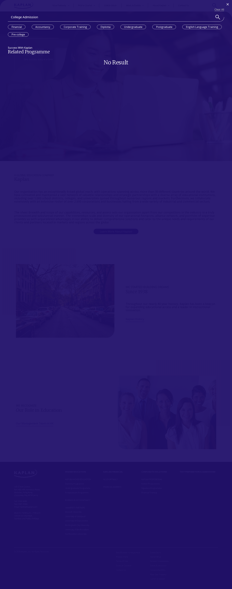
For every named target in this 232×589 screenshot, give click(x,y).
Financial (17, 27)
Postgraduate (164, 27)
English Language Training (202, 27)
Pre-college (18, 34)
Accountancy (42, 27)
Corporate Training (75, 27)
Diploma (105, 27)
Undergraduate (133, 27)
